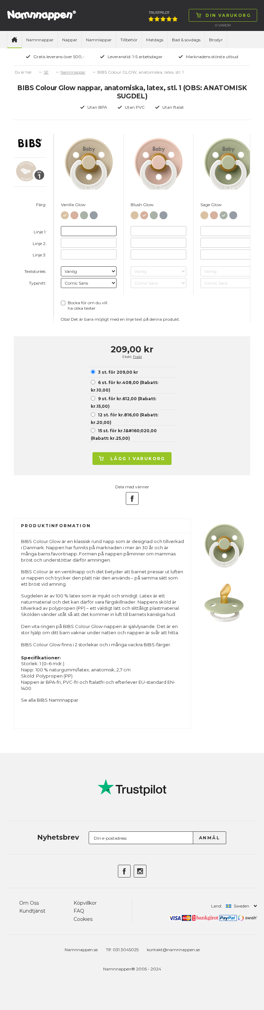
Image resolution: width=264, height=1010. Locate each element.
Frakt (137, 356)
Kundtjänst (32, 911)
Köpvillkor (85, 903)
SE (46, 72)
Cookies (83, 919)
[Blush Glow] (74, 213)
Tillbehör (129, 39)
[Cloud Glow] (94, 213)
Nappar (69, 39)
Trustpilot (159, 12)
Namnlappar (99, 39)
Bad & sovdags (186, 39)
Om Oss (29, 903)
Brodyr (216, 39)
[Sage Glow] (84, 213)
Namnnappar (40, 39)
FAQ (79, 911)
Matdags (154, 39)
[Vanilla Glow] (65, 213)
